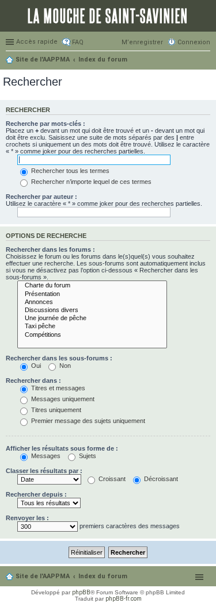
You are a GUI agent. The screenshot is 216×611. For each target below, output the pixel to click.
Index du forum (102, 576)
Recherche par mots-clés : (45, 123)
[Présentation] (92, 294)
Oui (35, 365)
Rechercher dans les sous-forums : (59, 358)
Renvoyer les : (27, 517)
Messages (44, 455)
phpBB (81, 592)
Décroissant (160, 478)
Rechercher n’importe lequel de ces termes (90, 181)
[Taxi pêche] (92, 326)
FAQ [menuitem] (78, 42)
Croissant (111, 478)
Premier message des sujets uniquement (87, 420)
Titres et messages (57, 388)
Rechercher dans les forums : (50, 249)
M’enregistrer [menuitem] (142, 42)
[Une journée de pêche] (92, 318)
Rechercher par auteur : (41, 196)
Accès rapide (37, 41)
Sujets (86, 455)
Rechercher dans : (33, 380)
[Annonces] (92, 302)
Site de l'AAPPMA (43, 576)
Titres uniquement (55, 409)
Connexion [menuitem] (193, 42)
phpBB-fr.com (123, 598)
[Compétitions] (92, 335)
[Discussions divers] (92, 310)
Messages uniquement (61, 398)
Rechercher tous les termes (69, 170)
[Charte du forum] (92, 286)
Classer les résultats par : (44, 470)
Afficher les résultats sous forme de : (62, 448)
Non (64, 365)
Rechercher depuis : (36, 494)
